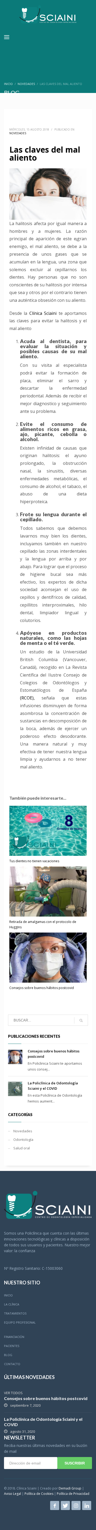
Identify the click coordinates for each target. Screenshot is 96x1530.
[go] (81, 1020)
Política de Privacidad (73, 1493)
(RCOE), (27, 698)
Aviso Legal (12, 1493)
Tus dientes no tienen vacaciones (34, 861)
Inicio (8, 84)
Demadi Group (70, 1488)
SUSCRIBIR (75, 1463)
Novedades (26, 84)
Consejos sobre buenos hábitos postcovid (41, 988)
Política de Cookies (39, 1493)
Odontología (23, 1139)
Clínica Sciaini (43, 313)
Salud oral (21, 1148)
